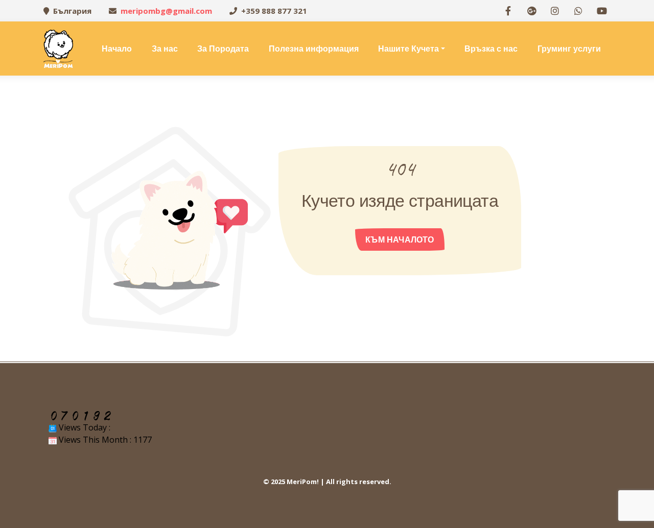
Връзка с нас (491, 48)
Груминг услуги (569, 48)
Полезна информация (314, 48)
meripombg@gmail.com (166, 11)
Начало (117, 48)
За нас (165, 48)
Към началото (399, 239)
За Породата (223, 48)
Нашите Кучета (408, 48)
